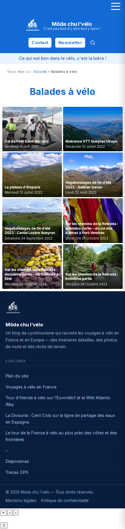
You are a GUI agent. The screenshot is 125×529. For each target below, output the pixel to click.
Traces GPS (17, 472)
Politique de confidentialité (65, 500)
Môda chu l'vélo (72, 24)
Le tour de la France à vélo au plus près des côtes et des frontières (61, 436)
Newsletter (70, 42)
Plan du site (17, 375)
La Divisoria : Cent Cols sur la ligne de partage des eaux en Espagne (60, 418)
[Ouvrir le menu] (115, 6)
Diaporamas (17, 461)
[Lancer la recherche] (93, 42)
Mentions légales (21, 500)
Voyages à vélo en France (31, 386)
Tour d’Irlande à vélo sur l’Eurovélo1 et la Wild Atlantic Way (58, 401)
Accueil (40, 71)
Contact (40, 42)
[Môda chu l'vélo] (13, 308)
